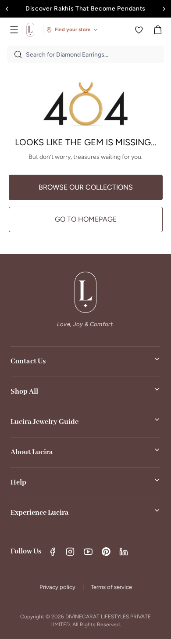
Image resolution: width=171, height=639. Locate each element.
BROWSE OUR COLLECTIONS (86, 187)
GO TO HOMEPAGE (86, 219)
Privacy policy (57, 587)
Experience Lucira (40, 512)
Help (18, 482)
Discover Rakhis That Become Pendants (85, 8)
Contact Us (28, 361)
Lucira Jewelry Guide (44, 422)
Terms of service (111, 587)
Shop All (24, 391)
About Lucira (32, 452)
